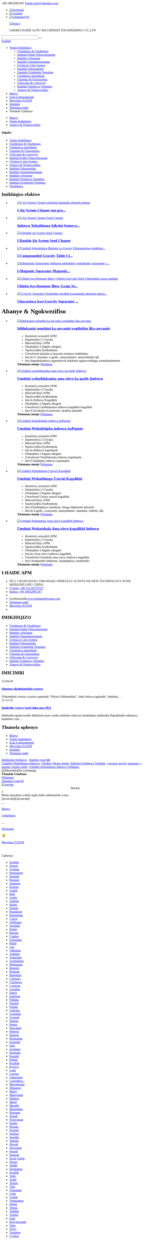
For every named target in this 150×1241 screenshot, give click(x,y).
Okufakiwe (16, 186)
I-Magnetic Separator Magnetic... (43, 271)
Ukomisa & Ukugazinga (32, 79)
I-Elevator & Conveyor (31, 83)
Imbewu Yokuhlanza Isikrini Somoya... (48, 225)
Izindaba (14, 104)
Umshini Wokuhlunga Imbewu (21, 763)
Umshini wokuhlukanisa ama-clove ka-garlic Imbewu (60, 378)
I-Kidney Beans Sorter (55, 763)
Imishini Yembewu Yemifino (34, 86)
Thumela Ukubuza (14, 774)
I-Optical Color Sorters (31, 65)
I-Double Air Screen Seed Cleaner (44, 241)
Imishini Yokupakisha (30, 69)
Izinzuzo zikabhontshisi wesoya (22, 688)
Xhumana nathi (18, 107)
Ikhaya (13, 93)
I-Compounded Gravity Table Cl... (45, 256)
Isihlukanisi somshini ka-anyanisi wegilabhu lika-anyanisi (63, 328)
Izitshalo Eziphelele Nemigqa (35, 72)
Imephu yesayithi (39, 760)
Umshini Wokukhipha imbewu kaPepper (50, 428)
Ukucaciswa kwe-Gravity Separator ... (47, 301)
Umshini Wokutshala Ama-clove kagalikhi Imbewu (58, 528)
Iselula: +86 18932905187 (25, 591)
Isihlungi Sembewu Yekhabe (87, 763)
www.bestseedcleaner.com (44, 598)
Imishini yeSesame (28, 58)
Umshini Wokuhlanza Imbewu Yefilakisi (54, 767)
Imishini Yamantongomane (33, 61)
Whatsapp (46, 364)
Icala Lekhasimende (21, 97)
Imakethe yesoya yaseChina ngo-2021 (26, 707)
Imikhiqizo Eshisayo (14, 760)
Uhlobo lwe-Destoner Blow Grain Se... (47, 286)
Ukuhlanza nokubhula (31, 76)
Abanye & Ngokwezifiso (32, 90)
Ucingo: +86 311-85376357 (26, 588)
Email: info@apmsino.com (41, 3)
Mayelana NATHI (20, 100)
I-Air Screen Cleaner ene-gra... (41, 210)
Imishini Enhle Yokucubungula (36, 54)
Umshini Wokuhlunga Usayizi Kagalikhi (49, 479)
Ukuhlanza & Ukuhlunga (32, 51)
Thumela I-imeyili (13, 781)
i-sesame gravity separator (123, 763)
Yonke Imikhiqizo (20, 47)
